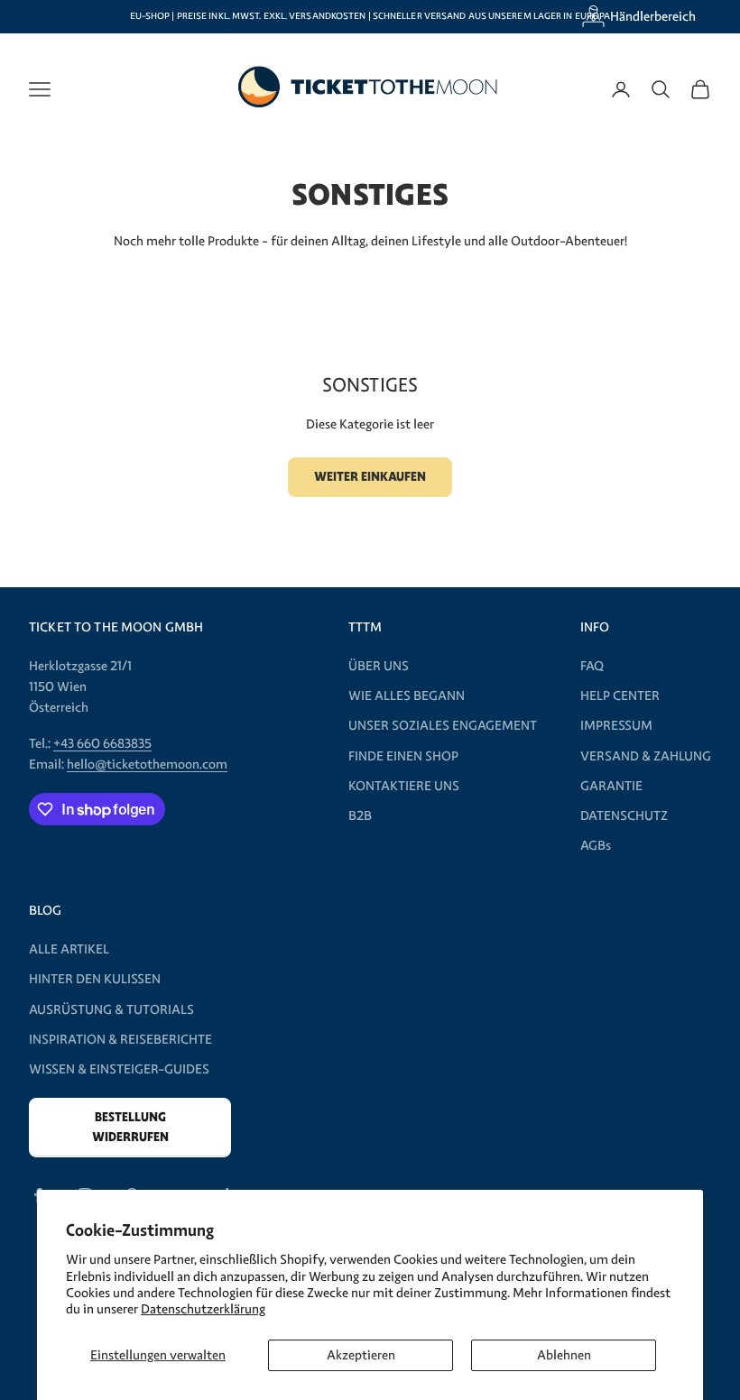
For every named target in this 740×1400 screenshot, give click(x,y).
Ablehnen (564, 1355)
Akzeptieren (361, 1355)
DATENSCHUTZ (624, 815)
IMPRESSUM (616, 725)
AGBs (595, 845)
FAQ (592, 666)
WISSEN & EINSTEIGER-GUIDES (119, 1069)
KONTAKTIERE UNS (403, 786)
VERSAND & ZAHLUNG (645, 756)
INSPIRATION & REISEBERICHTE (120, 1039)
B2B (360, 815)
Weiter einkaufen (370, 476)
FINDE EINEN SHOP (403, 756)
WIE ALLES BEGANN (406, 695)
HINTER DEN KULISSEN (95, 979)
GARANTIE (611, 786)
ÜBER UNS (378, 666)
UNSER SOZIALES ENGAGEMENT (442, 725)
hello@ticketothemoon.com (147, 764)
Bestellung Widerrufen (130, 1127)
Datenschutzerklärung (203, 1309)
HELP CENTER (620, 695)
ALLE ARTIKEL (69, 949)
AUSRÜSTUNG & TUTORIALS (111, 1009)
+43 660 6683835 (102, 743)
